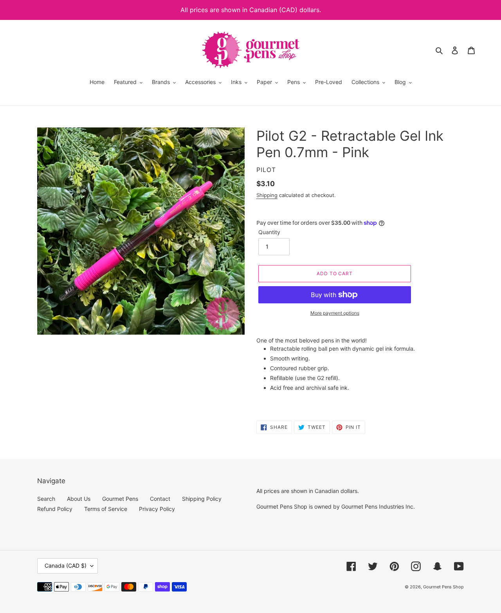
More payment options (334, 313)
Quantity (269, 232)
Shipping (267, 195)
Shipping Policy (202, 498)
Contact (160, 498)
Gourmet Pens (120, 498)
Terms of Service (105, 508)
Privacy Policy (157, 508)
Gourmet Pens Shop (443, 587)
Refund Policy (54, 508)
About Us (78, 498)
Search (46, 498)
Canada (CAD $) (66, 565)
